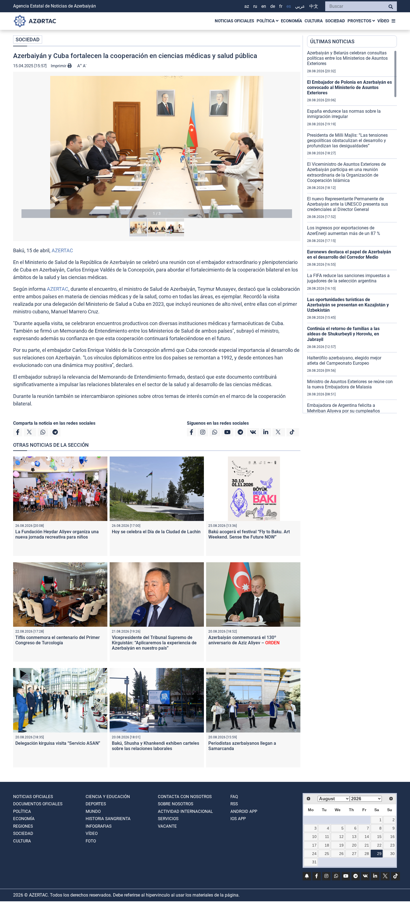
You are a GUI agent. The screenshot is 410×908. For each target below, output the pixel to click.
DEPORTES (96, 803)
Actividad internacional (185, 811)
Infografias (99, 826)
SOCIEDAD (335, 20)
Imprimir (59, 65)
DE (272, 6)
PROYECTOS (360, 20)
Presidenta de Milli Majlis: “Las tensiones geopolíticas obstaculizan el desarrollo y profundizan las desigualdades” (347, 140)
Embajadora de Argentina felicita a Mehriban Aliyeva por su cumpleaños (343, 408)
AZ (246, 6)
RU (255, 6)
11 (327, 836)
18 (327, 845)
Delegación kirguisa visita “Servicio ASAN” (57, 743)
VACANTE (167, 826)
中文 (313, 6)
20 (354, 845)
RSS (234, 803)
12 (341, 836)
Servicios (168, 818)
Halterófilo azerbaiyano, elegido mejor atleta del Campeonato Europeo (344, 360)
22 (379, 845)
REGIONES (23, 826)
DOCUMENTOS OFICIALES (37, 803)
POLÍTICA (266, 20)
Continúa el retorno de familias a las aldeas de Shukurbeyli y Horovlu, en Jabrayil (343, 334)
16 (392, 836)
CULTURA (314, 20)
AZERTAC (62, 250)
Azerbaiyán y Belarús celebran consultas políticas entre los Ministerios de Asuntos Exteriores (347, 58)
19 (341, 845)
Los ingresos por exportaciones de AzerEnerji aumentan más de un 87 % (343, 230)
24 (314, 853)
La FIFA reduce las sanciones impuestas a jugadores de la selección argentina (348, 278)
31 (314, 862)
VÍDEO (383, 20)
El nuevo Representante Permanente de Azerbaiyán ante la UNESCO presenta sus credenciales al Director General (347, 204)
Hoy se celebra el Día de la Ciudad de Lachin (156, 531)
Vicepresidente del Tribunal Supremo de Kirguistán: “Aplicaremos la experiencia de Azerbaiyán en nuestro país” (154, 643)
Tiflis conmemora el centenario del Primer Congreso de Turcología (57, 640)
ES (288, 6)
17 (314, 845)
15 (379, 836)
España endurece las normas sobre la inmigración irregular (344, 114)
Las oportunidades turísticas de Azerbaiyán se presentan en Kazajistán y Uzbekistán (348, 305)
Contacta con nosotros (185, 796)
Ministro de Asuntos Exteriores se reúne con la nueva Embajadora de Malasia (350, 384)
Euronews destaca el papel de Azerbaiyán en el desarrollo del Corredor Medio (349, 254)
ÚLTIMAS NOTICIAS (332, 41)
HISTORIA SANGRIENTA (108, 818)
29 (379, 853)
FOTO (91, 841)
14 (367, 836)
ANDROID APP (243, 811)
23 (392, 845)
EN (263, 6)
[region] (352, 231)
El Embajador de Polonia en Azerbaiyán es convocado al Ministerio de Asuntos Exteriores (349, 87)
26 (341, 853)
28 (367, 853)
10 (314, 836)
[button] (156, 147)
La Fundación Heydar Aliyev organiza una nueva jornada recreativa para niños (57, 534)
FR (280, 6)
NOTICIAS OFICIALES (234, 20)
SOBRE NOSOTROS (175, 803)
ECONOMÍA (291, 20)
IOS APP (238, 818)
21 (367, 845)
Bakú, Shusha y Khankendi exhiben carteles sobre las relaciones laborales (155, 746)
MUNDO (93, 811)
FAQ (234, 796)
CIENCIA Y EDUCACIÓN (108, 796)
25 (327, 853)
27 (354, 853)
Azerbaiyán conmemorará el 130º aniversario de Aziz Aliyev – (243, 640)
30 (392, 853)
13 (354, 836)
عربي (300, 6)
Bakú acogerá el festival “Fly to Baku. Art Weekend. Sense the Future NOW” (249, 534)
